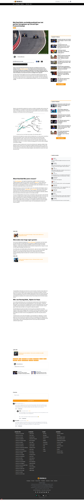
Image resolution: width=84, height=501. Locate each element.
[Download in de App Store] (45, 495)
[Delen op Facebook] (36, 61)
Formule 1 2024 (36, 360)
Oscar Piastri (34, 189)
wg (53, 181)
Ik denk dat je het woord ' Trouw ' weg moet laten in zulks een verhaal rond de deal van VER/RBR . (60, 188)
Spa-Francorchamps (25, 360)
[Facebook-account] (37, 492)
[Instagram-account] (39, 492)
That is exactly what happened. (56, 179)
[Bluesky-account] (46, 492)
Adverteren (48, 480)
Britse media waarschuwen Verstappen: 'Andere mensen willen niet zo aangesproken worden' (31, 235)
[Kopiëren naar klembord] (42, 61)
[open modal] (70, 1)
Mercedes (33, 242)
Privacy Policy (37, 480)
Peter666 (54, 163)
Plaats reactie (31, 400)
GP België (19, 360)
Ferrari (29, 242)
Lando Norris (27, 189)
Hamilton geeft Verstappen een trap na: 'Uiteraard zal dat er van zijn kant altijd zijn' (31, 260)
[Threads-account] (48, 492)
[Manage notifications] (1, 499)
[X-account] (35, 492)
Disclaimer (55, 480)
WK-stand (27, 4)
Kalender (22, 4)
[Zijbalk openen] (13, 1)
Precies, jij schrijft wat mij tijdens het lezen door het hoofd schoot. (60, 161)
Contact (52, 480)
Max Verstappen (18, 181)
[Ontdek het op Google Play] (39, 495)
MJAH (54, 193)
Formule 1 (14, 27)
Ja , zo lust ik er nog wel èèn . (56, 191)
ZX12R (54, 158)
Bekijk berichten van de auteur (19, 366)
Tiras (54, 172)
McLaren (36, 182)
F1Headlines (43, 480)
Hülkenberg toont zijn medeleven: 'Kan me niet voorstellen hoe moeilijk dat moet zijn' (31, 354)
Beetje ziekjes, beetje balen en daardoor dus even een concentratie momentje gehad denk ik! (60, 171)
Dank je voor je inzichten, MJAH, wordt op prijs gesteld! (60, 183)
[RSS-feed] (44, 492)
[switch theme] (68, 1)
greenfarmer (55, 177)
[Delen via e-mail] (40, 61)
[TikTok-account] (42, 492)
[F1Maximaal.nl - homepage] (18, 1)
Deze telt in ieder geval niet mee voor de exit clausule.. (60, 200)
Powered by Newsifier (42, 497)
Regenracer (55, 189)
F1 (14, 4)
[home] (13, 4)
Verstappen (18, 4)
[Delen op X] (38, 61)
